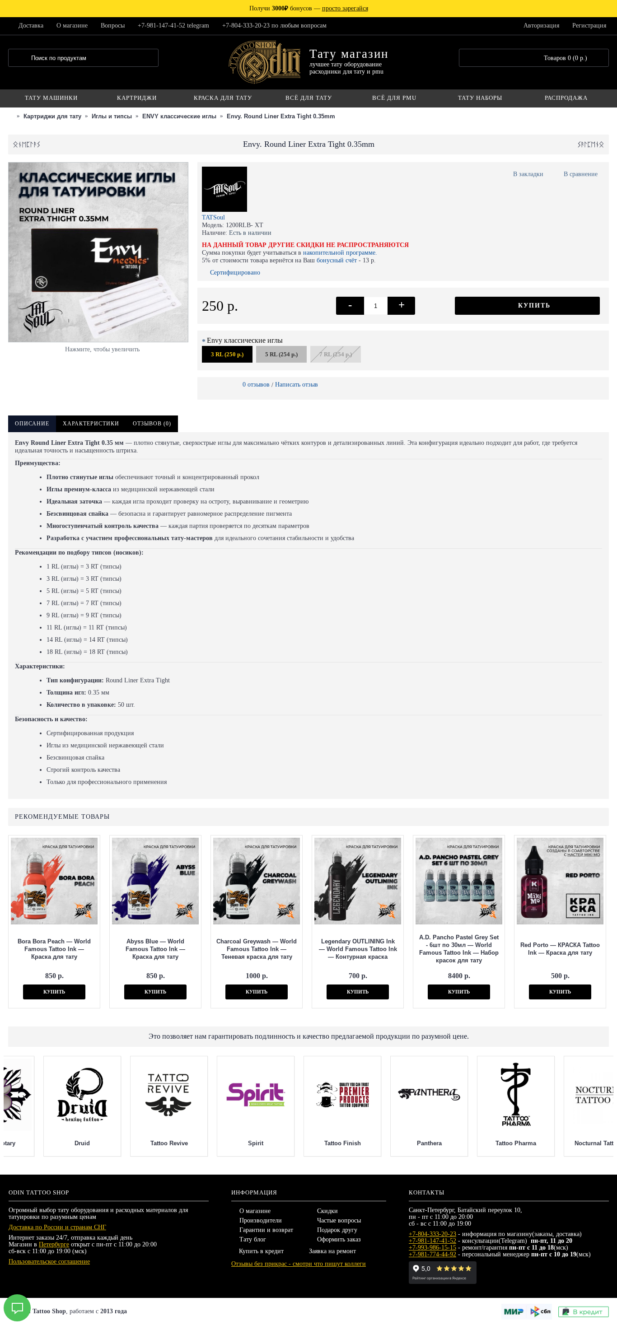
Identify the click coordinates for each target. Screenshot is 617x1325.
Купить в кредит (261, 1251)
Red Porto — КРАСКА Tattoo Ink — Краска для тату (560, 949)
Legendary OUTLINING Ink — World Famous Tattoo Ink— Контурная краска (358, 949)
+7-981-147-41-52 (432, 1240)
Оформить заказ (339, 1239)
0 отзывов (256, 384)
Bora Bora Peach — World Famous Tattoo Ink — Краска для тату (54, 949)
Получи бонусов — (308, 8)
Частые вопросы (339, 1220)
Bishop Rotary (480, 1143)
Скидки (327, 1211)
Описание (32, 423)
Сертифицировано (235, 272)
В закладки (528, 174)
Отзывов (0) (152, 423)
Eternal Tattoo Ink (220, 1143)
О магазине (255, 1211)
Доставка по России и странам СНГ (57, 1227)
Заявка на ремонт (332, 1251)
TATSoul (213, 217)
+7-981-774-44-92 (432, 1254)
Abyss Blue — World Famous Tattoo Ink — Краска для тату (155, 949)
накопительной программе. (340, 252)
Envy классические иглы (245, 340)
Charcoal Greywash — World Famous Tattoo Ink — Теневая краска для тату (256, 949)
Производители (260, 1220)
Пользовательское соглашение (49, 1261)
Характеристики (91, 423)
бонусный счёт (337, 260)
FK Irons (307, 1143)
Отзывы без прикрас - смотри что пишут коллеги (298, 1263)
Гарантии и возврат (266, 1230)
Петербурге (54, 1244)
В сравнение (581, 174)
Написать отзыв (296, 384)
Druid (567, 1143)
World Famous (47, 1143)
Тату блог (252, 1239)
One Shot (134, 1143)
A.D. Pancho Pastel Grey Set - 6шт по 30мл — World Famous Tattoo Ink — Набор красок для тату (459, 949)
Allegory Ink (394, 1143)
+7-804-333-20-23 (432, 1234)
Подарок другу (337, 1230)
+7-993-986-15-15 (432, 1247)
